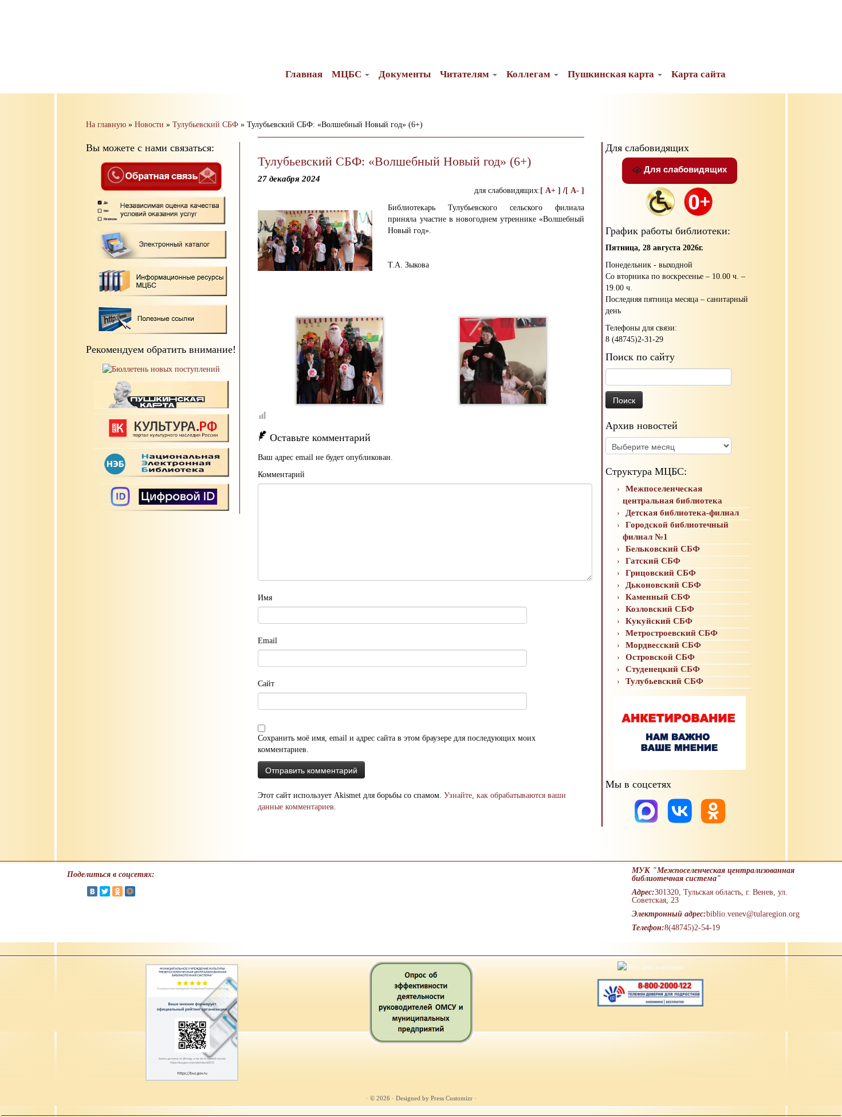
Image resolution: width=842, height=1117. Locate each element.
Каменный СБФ (657, 596)
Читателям (465, 74)
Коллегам (529, 74)
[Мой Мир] (130, 891)
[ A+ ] (551, 190)
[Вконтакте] (681, 810)
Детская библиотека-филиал (682, 512)
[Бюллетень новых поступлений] (161, 369)
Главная (303, 74)
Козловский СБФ (659, 608)
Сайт (266, 683)
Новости (149, 124)
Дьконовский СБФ (663, 584)
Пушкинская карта (612, 74)
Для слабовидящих (684, 169)
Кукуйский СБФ (659, 621)
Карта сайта (698, 74)
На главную (106, 124)
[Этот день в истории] (650, 966)
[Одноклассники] (713, 810)
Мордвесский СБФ (663, 645)
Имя (265, 597)
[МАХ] (647, 810)
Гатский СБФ (652, 560)
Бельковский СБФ (662, 548)
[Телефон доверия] (650, 991)
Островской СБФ (660, 657)
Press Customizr (452, 1098)
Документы (405, 74)
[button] (18, 17)
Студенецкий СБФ (662, 669)
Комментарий (281, 474)
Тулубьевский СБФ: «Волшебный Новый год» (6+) (394, 161)
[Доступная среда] (660, 200)
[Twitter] (105, 891)
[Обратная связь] (161, 175)
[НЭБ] (161, 427)
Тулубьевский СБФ (205, 124)
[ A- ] (574, 190)
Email (267, 640)
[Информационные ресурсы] (161, 280)
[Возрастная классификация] (698, 200)
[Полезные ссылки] (161, 318)
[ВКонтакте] (92, 891)
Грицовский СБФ (660, 572)
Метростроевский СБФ (671, 633)
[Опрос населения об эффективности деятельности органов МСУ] (421, 1001)
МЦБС (348, 74)
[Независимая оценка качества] (161, 210)
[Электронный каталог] (161, 244)
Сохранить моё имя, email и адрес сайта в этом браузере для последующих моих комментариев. (397, 744)
